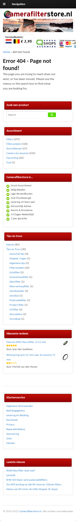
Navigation (18, 4)
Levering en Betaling (17, 415)
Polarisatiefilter (18, 300)
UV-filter (14, 309)
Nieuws (10, 244)
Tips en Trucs (13, 249)
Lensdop (14, 295)
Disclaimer (12, 420)
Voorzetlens (16, 314)
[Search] (52, 114)
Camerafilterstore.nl (30, 511)
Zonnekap (15, 319)
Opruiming (12, 158)
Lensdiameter (17, 291)
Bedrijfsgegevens (15, 410)
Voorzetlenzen (14, 148)
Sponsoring (12, 434)
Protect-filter (17, 305)
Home (6, 52)
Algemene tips (17, 263)
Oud (8, 162)
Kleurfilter (15, 281)
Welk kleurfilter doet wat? (20, 470)
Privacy (10, 424)
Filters (9, 139)
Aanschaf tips (17, 254)
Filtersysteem (13, 144)
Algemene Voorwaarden (19, 406)
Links (9, 438)
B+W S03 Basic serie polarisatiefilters (26, 480)
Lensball (10, 475)
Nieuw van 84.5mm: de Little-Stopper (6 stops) (32, 489)
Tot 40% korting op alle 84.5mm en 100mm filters (33, 484)
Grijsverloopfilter (19, 277)
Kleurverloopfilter (19, 286)
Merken (10, 443)
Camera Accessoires (17, 153)
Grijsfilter (15, 272)
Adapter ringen (18, 258)
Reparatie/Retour (16, 429)
